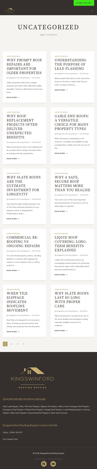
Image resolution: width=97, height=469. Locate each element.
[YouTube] (53, 464)
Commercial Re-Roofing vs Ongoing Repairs (23, 241)
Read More (13, 97)
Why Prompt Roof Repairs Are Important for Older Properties (24, 66)
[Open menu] (92, 10)
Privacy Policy (40, 459)
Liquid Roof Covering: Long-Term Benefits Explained (71, 244)
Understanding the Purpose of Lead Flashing (71, 64)
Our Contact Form (10, 439)
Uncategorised (13, 56)
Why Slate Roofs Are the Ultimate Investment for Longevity (24, 186)
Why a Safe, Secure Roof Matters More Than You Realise (72, 183)
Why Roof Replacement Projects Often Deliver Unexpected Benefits (22, 127)
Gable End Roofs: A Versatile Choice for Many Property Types (72, 122)
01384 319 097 (84, 3)
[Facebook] (44, 464)
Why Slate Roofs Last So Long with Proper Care (72, 299)
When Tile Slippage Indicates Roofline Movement (17, 302)
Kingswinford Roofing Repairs (19, 78)
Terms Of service (55, 459)
